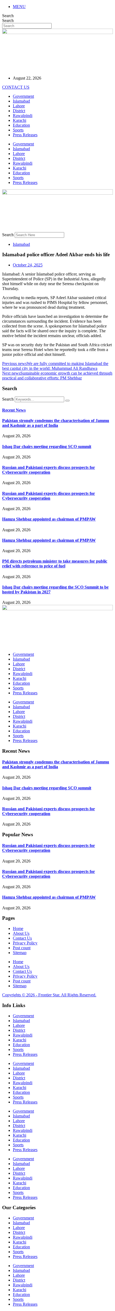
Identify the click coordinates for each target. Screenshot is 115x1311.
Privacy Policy (25, 943)
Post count (21, 947)
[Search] (67, 400)
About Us (21, 933)
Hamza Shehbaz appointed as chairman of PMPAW (49, 519)
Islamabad (21, 101)
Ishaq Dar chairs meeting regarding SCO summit (46, 446)
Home (18, 928)
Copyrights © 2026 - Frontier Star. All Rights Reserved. (49, 995)
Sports (18, 130)
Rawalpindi (22, 115)
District (19, 110)
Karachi (19, 120)
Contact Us (22, 938)
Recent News (14, 410)
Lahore (19, 106)
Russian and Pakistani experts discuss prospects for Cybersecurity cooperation (48, 469)
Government (23, 96)
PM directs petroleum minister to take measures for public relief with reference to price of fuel (54, 563)
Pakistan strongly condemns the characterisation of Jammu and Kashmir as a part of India (55, 423)
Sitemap (19, 952)
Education (21, 125)
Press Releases (25, 135)
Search (8, 15)
